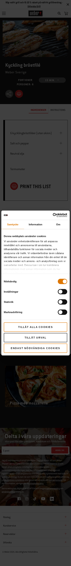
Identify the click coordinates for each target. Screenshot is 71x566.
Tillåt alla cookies (35, 326)
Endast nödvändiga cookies (35, 348)
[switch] (62, 291)
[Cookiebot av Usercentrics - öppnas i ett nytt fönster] (52, 215)
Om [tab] (58, 224)
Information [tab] (35, 224)
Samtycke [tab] (12, 224)
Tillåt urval (36, 337)
